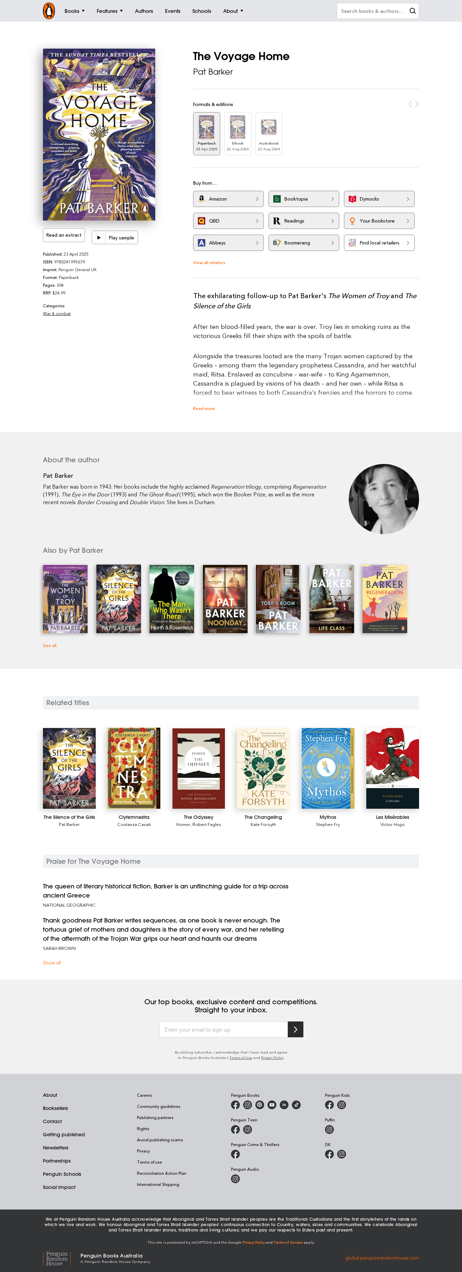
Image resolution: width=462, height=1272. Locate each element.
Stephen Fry (328, 824)
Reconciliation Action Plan (161, 1173)
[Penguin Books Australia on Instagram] (247, 1104)
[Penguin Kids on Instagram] (341, 1104)
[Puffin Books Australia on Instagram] (329, 1129)
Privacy (143, 1151)
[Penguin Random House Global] (61, 1258)
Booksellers (55, 1108)
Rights (143, 1128)
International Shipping (158, 1184)
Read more (204, 408)
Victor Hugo (392, 824)
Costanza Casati (134, 824)
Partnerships (57, 1161)
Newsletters (55, 1148)
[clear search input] (413, 12)
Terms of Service (288, 1242)
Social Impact (59, 1187)
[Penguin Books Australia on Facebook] (235, 1104)
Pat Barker (213, 72)
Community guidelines (158, 1106)
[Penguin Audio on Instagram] (235, 1178)
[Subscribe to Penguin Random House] (295, 1029)
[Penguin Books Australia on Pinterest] (259, 1104)
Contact (52, 1121)
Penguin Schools (62, 1174)
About (50, 1095)
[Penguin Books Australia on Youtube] (272, 1104)
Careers (144, 1095)
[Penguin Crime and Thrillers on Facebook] (235, 1154)
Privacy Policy (272, 1057)
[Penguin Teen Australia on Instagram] (247, 1129)
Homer (183, 824)
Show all (52, 962)
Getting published (64, 1135)
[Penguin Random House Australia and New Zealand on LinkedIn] (284, 1104)
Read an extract (64, 234)
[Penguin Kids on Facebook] (329, 1104)
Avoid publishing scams (160, 1140)
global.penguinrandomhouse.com (382, 1257)
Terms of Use (240, 1057)
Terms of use (149, 1162)
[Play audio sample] (99, 237)
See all (49, 645)
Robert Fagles (206, 824)
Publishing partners (155, 1117)
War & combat (57, 313)
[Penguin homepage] (49, 10)
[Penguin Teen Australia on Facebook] (235, 1129)
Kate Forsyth (263, 824)
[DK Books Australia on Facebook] (329, 1154)
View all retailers (209, 262)
